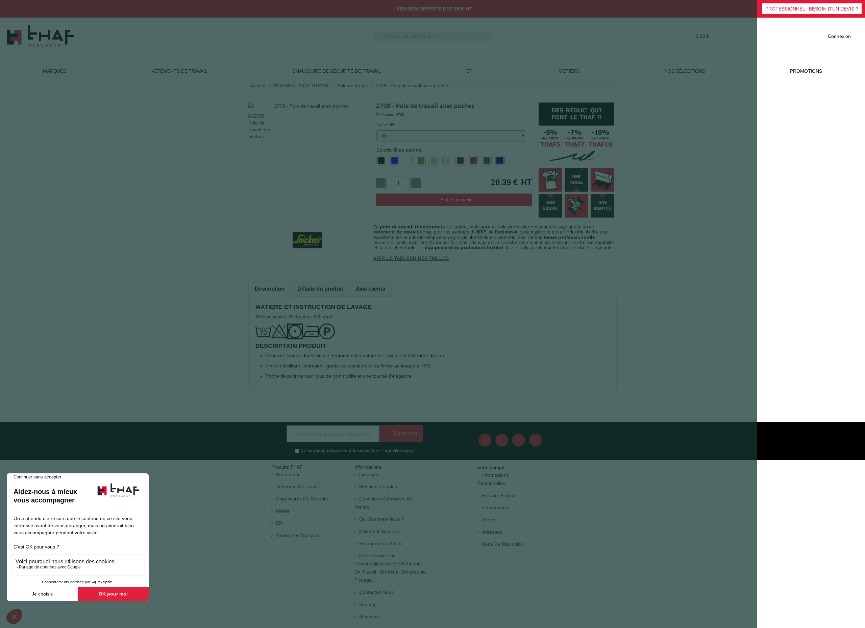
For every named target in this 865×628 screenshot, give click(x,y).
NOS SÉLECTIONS (684, 71)
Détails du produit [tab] (320, 289)
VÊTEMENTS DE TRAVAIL (179, 71)
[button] (812, 8)
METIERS (569, 71)
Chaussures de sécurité (302, 498)
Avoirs (488, 519)
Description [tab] (270, 289)
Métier (283, 511)
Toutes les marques (298, 535)
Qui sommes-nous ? (381, 519)
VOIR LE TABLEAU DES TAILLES (411, 258)
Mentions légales (378, 486)
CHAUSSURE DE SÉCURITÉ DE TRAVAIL (336, 71)
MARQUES (54, 71)
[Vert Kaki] (487, 160)
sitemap (368, 604)
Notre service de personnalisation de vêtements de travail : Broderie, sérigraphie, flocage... (390, 568)
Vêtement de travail (298, 486)
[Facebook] (484, 440)
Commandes (496, 507)
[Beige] (447, 160)
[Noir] (381, 160)
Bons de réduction (502, 544)
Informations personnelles (493, 479)
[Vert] (421, 160)
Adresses (492, 532)
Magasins (369, 616)
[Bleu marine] (500, 160)
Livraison (368, 474)
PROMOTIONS (806, 71)
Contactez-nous (376, 592)
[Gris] (434, 160)
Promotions (288, 474)
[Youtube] (501, 440)
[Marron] (460, 160)
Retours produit (499, 495)
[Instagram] (535, 440)
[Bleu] (394, 160)
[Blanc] (408, 160)
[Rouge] (473, 160)
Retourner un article (380, 543)
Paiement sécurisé (379, 531)
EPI (470, 71)
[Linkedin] (518, 440)
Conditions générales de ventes (383, 503)
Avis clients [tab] (370, 289)
